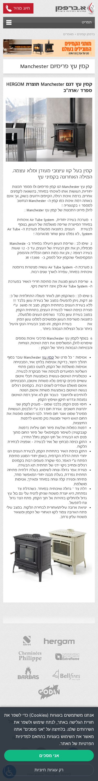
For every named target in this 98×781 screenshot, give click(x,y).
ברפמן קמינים (86, 34)
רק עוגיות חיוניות (49, 769)
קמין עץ (48, 357)
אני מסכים (49, 755)
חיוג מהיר (21, 8)
